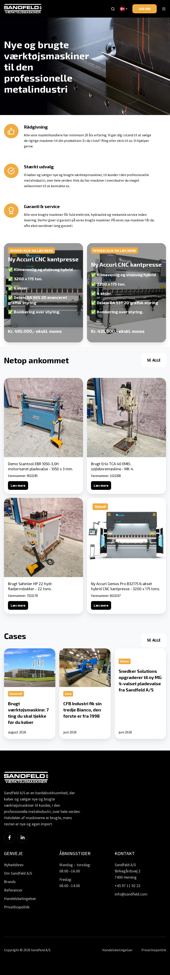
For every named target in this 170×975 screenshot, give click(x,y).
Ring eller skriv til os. (117, 140)
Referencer (13, 890)
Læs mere (18, 485)
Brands (10, 881)
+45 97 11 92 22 (127, 885)
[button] (113, 9)
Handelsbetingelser (20, 898)
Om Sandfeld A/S (18, 873)
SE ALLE (154, 360)
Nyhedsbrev (13, 864)
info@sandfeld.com (131, 894)
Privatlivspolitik (17, 906)
